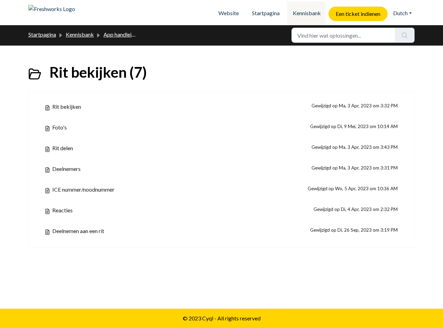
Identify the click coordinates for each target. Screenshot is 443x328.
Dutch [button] (400, 13)
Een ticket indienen (358, 13)
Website (228, 13)
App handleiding (122, 34)
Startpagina (266, 13)
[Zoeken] (405, 35)
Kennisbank (307, 13)
